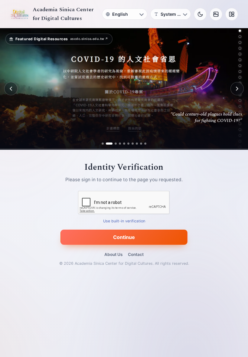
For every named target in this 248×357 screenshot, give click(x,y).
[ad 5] (124, 143)
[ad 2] (107, 143)
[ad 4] (120, 143)
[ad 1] (103, 143)
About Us (113, 254)
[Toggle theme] (200, 14)
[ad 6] (128, 143)
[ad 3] (113, 143)
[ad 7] (133, 143)
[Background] (216, 14)
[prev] (11, 88)
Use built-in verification (124, 221)
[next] (237, 88)
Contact (136, 254)
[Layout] (231, 14)
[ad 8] (137, 143)
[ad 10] (145, 143)
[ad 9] (141, 143)
